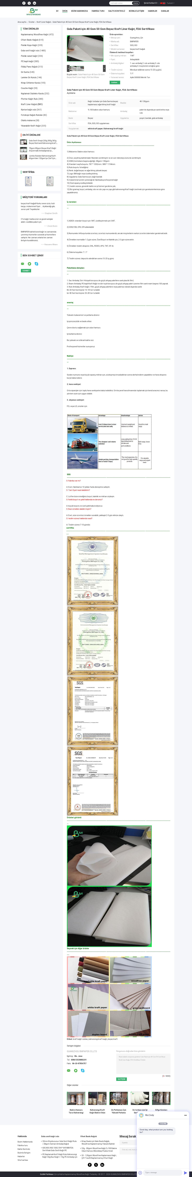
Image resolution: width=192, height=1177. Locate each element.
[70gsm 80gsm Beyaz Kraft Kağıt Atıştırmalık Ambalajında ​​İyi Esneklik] (23, 149)
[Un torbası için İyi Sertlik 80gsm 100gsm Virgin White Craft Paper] (140, 1098)
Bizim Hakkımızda (79, 11)
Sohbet (114, 82)
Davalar (165, 11)
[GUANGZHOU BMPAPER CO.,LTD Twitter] (29, 3)
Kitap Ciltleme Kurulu (30, 83)
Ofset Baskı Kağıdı (29, 40)
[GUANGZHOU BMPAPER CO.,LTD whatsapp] (31, 263)
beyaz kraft (113, 1039)
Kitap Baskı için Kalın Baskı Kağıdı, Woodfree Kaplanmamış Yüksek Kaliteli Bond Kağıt (98, 1143)
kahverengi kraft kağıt (98, 1039)
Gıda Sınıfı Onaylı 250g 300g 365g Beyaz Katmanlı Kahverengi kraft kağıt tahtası (42, 143)
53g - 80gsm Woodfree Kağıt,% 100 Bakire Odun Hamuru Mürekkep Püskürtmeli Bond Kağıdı (99, 1150)
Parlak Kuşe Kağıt (29, 45)
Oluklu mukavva (28, 120)
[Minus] (185, 1115)
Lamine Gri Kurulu (28, 77)
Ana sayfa (22, 22)
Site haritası (23, 1160)
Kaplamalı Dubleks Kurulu (32, 93)
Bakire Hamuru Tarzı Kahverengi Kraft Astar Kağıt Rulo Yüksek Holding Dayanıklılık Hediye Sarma (76, 1111)
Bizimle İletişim (136, 11)
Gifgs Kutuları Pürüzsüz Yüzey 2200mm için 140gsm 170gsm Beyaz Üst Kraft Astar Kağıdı (161, 1111)
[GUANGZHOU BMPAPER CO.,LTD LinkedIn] (34, 3)
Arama (135, 3)
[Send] (185, 1173)
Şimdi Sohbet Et (150, 3)
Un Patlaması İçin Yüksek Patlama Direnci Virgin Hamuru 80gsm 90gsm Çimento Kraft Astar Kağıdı (119, 1111)
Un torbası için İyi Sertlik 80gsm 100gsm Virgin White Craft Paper (140, 1111)
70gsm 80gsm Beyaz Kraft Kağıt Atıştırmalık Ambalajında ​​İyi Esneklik (42, 150)
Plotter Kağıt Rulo (29, 99)
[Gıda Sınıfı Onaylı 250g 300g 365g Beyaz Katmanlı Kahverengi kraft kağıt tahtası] (23, 142)
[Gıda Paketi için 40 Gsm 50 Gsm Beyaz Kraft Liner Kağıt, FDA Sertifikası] (85, 49)
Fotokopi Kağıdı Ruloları (32, 115)
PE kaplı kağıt (27, 61)
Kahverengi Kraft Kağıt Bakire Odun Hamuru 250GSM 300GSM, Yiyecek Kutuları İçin (97, 1111)
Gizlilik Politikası (46, 1174)
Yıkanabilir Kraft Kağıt (31, 126)
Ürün (64, 11)
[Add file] (140, 1173)
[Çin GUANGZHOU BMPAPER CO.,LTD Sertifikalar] (28, 181)
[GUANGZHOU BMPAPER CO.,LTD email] (24, 263)
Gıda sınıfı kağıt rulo (30, 50)
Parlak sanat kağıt (29, 56)
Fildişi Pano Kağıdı (29, 66)
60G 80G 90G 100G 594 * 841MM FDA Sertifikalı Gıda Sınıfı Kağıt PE (57, 1149)
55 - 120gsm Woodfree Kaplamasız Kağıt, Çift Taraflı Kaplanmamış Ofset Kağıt (99, 1156)
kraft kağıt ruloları (80, 1039)
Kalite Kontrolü (116, 11)
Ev (57, 11)
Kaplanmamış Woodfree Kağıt (34, 34)
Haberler (152, 11)
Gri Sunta (25, 72)
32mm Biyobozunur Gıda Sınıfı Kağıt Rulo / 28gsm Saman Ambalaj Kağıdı (59, 1142)
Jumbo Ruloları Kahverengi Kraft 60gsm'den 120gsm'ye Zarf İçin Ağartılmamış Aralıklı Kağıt (42, 158)
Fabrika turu (98, 11)
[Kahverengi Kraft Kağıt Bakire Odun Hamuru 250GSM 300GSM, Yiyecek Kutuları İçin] (97, 1098)
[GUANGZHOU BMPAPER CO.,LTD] (33, 12)
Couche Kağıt (27, 88)
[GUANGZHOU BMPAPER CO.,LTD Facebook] (24, 3)
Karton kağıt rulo (28, 109)
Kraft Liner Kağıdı (44, 22)
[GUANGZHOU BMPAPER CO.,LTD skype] (38, 263)
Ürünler (32, 22)
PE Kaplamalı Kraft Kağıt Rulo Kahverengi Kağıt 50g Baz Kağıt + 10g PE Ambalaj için (59, 1155)
